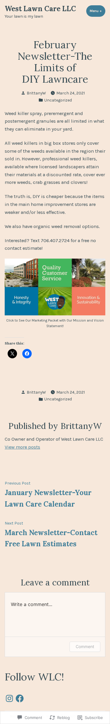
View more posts (22, 447)
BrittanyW (36, 93)
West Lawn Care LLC (40, 8)
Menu (97, 11)
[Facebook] (19, 696)
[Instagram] (9, 696)
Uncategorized (58, 100)
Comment (85, 646)
